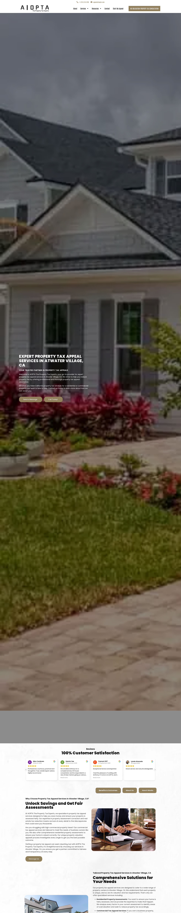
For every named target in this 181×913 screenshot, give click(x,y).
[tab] (108, 790)
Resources (95, 8)
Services (83, 8)
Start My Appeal (118, 8)
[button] (155, 769)
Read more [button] (47, 777)
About (75, 8)
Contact (107, 8)
